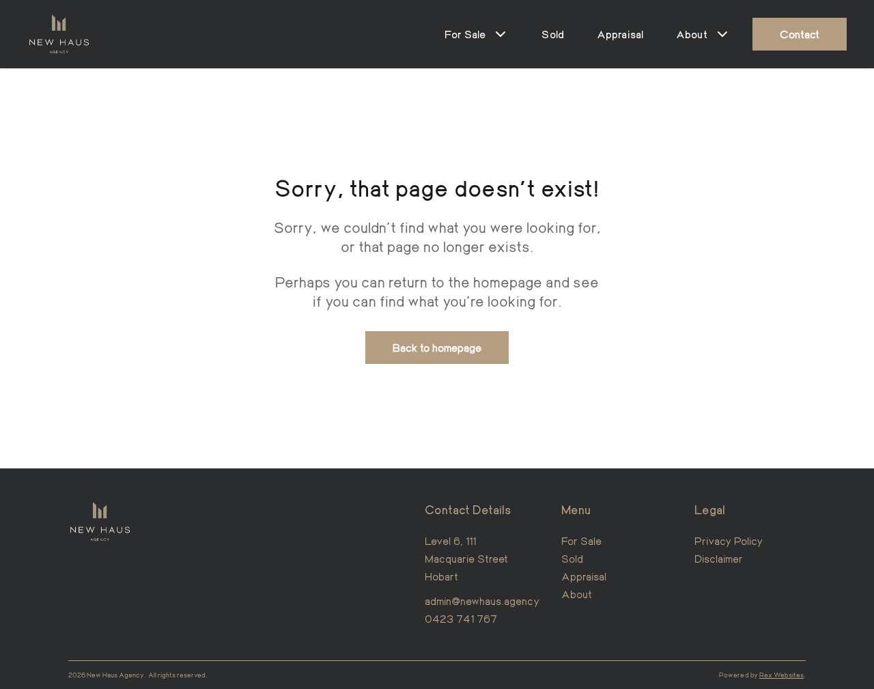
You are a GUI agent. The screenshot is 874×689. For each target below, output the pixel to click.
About (576, 593)
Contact (799, 33)
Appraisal (620, 33)
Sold (552, 33)
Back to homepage (437, 347)
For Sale (581, 540)
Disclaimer (719, 558)
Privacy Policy (728, 540)
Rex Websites (781, 675)
